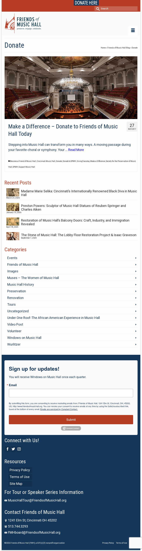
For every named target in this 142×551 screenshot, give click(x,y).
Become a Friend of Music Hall (23, 161)
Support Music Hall (27, 167)
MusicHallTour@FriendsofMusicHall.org (37, 500)
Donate (59, 161)
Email (13, 385)
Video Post (15, 324)
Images (12, 271)
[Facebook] (7, 449)
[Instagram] (19, 449)
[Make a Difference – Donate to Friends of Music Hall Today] (71, 87)
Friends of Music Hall (22, 264)
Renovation (15, 298)
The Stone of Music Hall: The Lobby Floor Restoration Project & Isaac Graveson (78, 235)
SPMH (15, 167)
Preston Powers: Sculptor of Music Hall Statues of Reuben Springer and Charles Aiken (73, 207)
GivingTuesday (83, 161)
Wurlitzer (14, 344)
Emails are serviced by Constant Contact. (59, 409)
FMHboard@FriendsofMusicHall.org (34, 532)
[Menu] (133, 30)
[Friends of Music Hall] (71, 23)
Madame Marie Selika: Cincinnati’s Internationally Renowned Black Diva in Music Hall (79, 193)
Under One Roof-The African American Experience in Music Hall (53, 318)
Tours (11, 304)
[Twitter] (13, 449)
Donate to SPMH (69, 161)
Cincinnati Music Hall (46, 161)
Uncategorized (18, 311)
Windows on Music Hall (24, 338)
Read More (76, 150)
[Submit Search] (97, 8)
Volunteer (14, 331)
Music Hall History (20, 284)
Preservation (16, 291)
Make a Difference (97, 161)
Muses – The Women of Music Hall (33, 278)
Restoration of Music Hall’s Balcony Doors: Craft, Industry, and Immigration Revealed (75, 222)
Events (12, 258)
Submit (71, 419)
